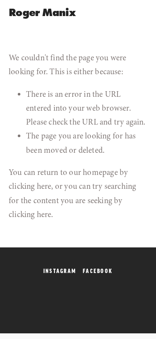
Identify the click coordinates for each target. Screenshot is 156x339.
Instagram (59, 271)
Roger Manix (42, 12)
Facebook (98, 271)
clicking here (30, 186)
